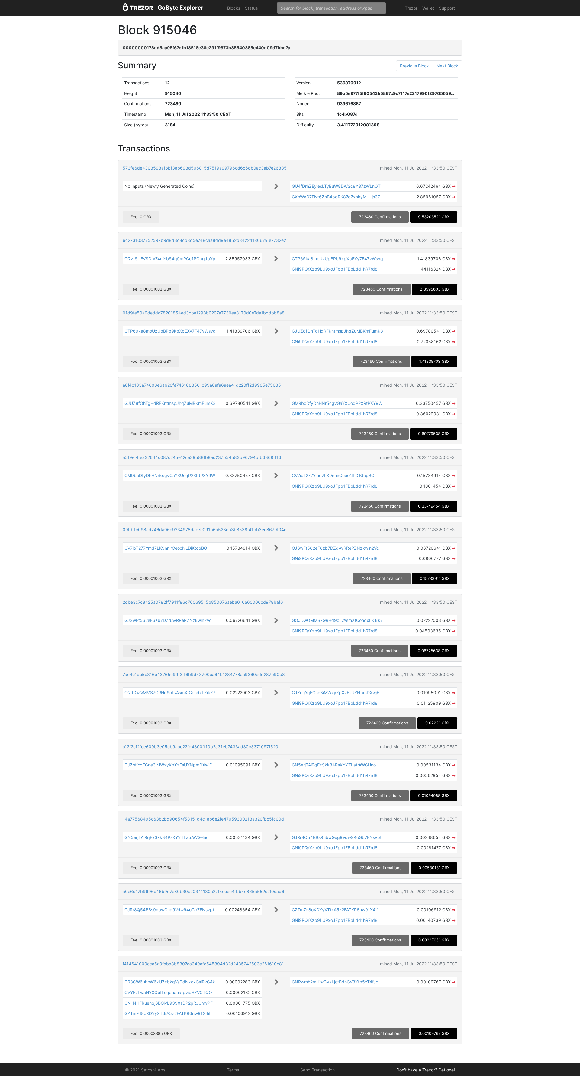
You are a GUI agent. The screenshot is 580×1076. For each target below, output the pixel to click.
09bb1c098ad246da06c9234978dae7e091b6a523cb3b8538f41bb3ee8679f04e (204, 529)
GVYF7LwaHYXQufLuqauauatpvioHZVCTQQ (168, 992)
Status (251, 8)
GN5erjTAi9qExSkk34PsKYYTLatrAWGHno (334, 764)
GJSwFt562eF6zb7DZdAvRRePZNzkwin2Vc (335, 548)
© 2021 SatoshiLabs (145, 1069)
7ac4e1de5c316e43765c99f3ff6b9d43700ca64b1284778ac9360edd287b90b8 (204, 674)
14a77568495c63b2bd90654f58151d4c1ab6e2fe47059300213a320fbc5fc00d (203, 818)
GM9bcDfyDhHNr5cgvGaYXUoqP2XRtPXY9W (337, 403)
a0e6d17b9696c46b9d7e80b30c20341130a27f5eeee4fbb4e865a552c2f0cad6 (203, 891)
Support (447, 8)
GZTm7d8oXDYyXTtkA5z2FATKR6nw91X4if (335, 909)
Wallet (428, 8)
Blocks (233, 8)
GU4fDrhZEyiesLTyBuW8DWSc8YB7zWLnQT (336, 186)
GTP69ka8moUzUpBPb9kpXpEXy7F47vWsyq (337, 258)
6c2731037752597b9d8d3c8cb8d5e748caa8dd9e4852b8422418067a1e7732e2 (204, 240)
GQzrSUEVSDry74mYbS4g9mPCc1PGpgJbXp (169, 258)
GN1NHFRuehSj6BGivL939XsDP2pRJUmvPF (168, 1003)
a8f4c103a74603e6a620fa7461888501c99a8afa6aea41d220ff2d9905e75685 (202, 385)
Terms (233, 1069)
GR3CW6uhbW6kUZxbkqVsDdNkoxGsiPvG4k (169, 981)
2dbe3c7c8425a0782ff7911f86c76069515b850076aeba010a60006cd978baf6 (203, 602)
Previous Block (414, 65)
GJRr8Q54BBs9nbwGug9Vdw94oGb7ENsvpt (337, 837)
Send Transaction (317, 1069)
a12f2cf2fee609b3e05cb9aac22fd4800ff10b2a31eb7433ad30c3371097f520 (200, 746)
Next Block (447, 65)
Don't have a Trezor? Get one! (425, 1069)
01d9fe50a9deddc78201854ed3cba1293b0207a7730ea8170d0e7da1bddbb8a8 (204, 312)
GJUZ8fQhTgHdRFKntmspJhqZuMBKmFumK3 (337, 330)
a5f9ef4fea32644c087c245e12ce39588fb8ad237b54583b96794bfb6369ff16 (202, 457)
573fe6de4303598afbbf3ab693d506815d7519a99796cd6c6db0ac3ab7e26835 (205, 168)
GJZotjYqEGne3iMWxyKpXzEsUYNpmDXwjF (335, 692)
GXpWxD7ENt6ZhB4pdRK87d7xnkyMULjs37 (336, 196)
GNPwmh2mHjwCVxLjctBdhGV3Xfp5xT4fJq (335, 981)
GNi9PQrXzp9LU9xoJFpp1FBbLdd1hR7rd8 (335, 268)
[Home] (138, 8)
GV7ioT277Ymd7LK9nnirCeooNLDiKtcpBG (333, 475)
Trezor (411, 8)
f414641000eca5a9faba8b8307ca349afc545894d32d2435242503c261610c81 (203, 963)
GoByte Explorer (180, 7)
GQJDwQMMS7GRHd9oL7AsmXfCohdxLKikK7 (337, 620)
